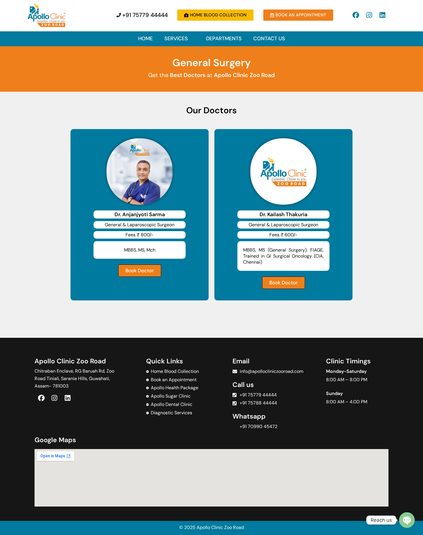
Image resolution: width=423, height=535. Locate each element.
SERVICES (176, 38)
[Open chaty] (407, 520)
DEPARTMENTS (224, 38)
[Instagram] (369, 15)
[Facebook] (356, 15)
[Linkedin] (382, 15)
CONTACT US (269, 38)
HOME (145, 38)
